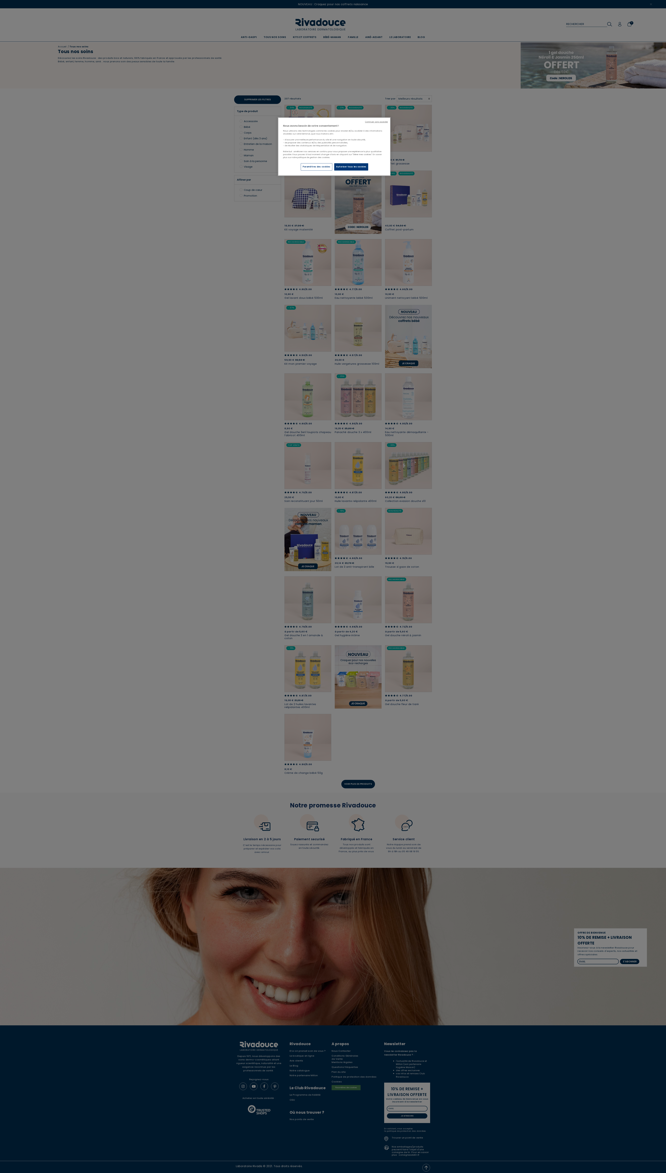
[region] (334, 146)
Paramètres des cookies (316, 166)
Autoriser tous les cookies (351, 166)
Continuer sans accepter (376, 122)
